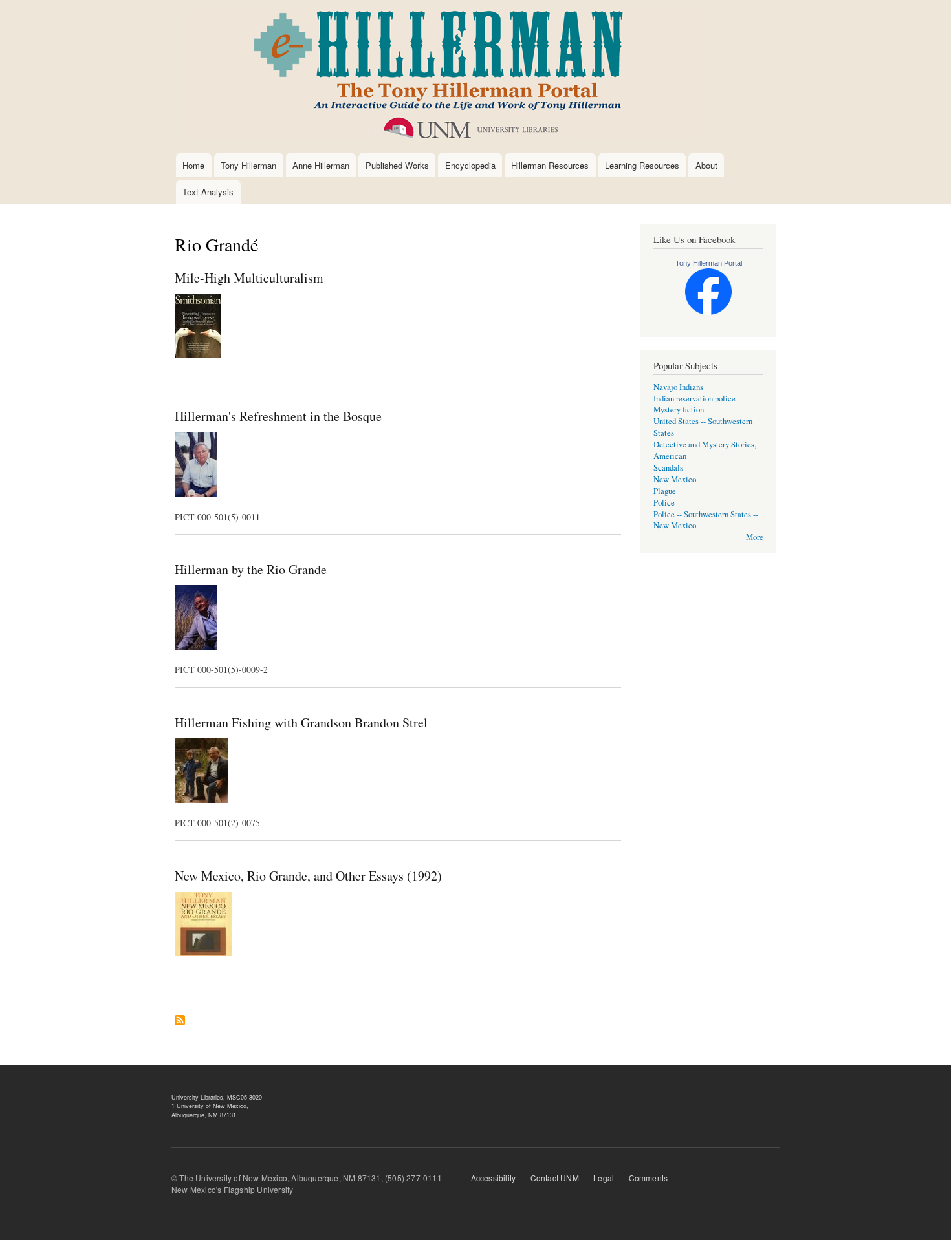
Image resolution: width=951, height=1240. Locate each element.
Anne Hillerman (320, 165)
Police (664, 502)
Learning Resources (642, 165)
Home (193, 165)
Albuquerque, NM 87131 (203, 1115)
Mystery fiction (678, 409)
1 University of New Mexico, (209, 1106)
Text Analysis (208, 192)
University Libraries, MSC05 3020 (216, 1097)
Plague (664, 491)
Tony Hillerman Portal (708, 263)
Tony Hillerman (248, 165)
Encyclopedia (470, 165)
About (706, 165)
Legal (603, 1177)
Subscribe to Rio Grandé (180, 1025)
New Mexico (674, 479)
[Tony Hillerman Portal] (708, 312)
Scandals (668, 467)
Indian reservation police (694, 398)
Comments (648, 1177)
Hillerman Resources (550, 165)
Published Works (397, 165)
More (754, 536)
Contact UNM (554, 1177)
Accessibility (493, 1177)
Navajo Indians (678, 386)
